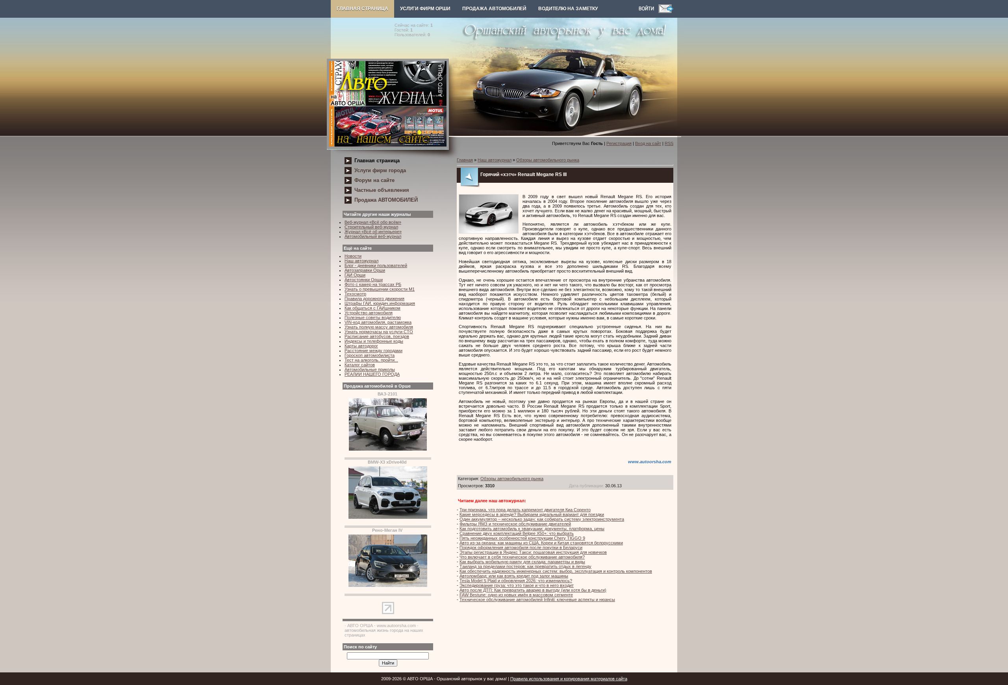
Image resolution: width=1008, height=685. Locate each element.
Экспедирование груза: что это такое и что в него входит (517, 585)
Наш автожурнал (361, 260)
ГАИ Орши (355, 275)
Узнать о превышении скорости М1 (380, 289)
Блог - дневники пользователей (376, 265)
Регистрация (619, 143)
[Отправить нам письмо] (665, 11)
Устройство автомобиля (369, 312)
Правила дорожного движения (374, 298)
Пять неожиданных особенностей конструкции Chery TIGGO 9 (522, 538)
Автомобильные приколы (370, 369)
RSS (669, 143)
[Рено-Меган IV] (387, 585)
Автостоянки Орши (364, 279)
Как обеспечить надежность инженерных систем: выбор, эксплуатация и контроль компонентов (556, 571)
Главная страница (362, 8)
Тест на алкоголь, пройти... (371, 360)
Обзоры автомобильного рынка (547, 160)
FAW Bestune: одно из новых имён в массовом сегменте (516, 594)
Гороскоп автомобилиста (370, 355)
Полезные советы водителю (373, 317)
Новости (353, 256)
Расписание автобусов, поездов (377, 336)
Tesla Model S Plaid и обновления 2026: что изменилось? (516, 580)
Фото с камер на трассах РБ (373, 284)
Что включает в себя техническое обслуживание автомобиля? (522, 557)
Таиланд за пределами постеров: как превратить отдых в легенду (525, 566)
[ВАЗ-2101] (388, 449)
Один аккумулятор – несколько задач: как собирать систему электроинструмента (542, 519)
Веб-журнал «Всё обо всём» (373, 222)
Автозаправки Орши (365, 270)
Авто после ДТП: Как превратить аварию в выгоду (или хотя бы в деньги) (533, 590)
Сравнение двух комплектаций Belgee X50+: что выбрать (517, 533)
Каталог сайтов (360, 364)
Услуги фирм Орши (425, 8)
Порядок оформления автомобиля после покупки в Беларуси (521, 547)
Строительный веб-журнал (371, 227)
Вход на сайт (648, 143)
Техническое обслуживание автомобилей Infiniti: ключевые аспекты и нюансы (537, 599)
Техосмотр (355, 293)
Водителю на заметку (568, 8)
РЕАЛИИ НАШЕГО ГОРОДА (372, 374)
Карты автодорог (361, 345)
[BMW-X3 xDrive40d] (387, 517)
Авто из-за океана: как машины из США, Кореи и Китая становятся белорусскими (541, 542)
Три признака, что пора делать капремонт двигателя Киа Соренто (525, 509)
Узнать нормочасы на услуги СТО (379, 331)
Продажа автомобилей (494, 8)
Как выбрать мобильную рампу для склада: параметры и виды (522, 561)
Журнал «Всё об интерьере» (373, 231)
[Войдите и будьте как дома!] (648, 11)
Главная (465, 160)
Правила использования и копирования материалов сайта (568, 678)
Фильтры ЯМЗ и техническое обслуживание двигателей (515, 524)
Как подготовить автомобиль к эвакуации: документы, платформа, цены (532, 528)
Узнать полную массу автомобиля (379, 327)
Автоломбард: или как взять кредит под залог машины (514, 576)
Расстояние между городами (373, 350)
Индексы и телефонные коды (374, 341)
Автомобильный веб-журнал (373, 236)
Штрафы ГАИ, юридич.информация (380, 303)
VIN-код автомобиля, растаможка (378, 322)
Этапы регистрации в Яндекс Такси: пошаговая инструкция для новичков (533, 552)
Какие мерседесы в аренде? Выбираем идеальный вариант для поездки (532, 514)
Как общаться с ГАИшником (372, 308)
